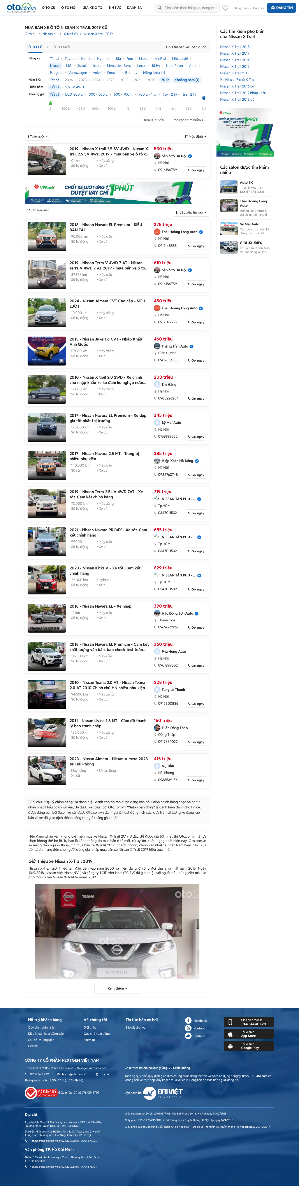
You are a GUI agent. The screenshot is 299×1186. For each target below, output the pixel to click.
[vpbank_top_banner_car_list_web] (117, 193)
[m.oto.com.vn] (249, 1022)
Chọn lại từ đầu (153, 120)
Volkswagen (78, 73)
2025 (83, 80)
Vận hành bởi (134, 1093)
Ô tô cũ (30, 34)
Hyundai (103, 59)
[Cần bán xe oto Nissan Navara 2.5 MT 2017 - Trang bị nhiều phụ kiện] (47, 465)
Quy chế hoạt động (97, 1034)
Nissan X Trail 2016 (235, 66)
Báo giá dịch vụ (136, 1027)
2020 (151, 80)
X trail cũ (71, 34)
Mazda (144, 59)
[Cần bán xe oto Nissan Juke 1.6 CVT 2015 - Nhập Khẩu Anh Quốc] (47, 351)
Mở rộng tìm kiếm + (188, 120)
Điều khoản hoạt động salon (46, 1034)
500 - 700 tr (123, 94)
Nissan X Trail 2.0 (233, 73)
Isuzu (97, 66)
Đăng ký (258, 8)
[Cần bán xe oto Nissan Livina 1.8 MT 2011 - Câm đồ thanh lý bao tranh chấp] (47, 732)
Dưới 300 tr (74, 94)
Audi (193, 66)
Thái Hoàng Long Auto (253, 203)
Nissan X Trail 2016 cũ (237, 86)
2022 (124, 80)
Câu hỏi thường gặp (41, 1040)
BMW (156, 66)
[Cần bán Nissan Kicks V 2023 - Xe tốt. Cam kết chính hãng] (47, 579)
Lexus (141, 66)
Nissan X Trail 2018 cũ (237, 99)
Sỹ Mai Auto (249, 224)
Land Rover (174, 66)
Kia (118, 59)
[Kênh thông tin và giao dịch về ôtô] (21, 6)
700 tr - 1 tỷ (148, 94)
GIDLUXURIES (251, 243)
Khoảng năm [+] (186, 80)
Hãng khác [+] (154, 73)
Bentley (131, 73)
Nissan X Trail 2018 (235, 47)
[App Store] (249, 1034)
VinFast (160, 59)
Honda (86, 59)
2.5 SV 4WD (74, 87)
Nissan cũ (49, 34)
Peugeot (56, 73)
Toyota (70, 59)
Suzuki (82, 66)
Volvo (97, 73)
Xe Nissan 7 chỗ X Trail (237, 79)
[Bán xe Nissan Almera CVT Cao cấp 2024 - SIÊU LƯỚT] (47, 312)
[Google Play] (249, 1046)
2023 (110, 80)
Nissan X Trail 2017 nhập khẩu (243, 93)
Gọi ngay (198, 170)
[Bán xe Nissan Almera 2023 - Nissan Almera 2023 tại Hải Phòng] (47, 770)
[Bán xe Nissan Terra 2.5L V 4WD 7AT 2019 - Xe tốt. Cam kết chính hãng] (47, 503)
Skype (105, 1074)
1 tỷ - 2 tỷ (169, 94)
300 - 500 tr (98, 94)
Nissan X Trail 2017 (234, 53)
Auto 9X (246, 182)
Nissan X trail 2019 (98, 34)
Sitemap (89, 1040)
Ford (130, 59)
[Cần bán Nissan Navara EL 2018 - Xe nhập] (47, 618)
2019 (165, 80)
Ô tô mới (61, 47)
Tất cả (54, 59)
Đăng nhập (241, 8)
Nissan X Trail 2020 (235, 60)
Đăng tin (284, 7)
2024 (96, 80)
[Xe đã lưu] (225, 9)
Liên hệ (33, 1046)
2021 (137, 80)
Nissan (55, 66)
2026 (69, 80)
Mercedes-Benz (119, 66)
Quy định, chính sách (42, 1027)
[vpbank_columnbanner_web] (245, 132)
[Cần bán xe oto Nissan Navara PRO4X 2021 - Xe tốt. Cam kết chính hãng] (47, 541)
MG (69, 66)
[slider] (50, 103)
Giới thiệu (90, 1027)
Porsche (113, 73)
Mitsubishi (180, 59)
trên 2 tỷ (189, 94)
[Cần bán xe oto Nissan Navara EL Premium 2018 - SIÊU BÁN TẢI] (47, 236)
